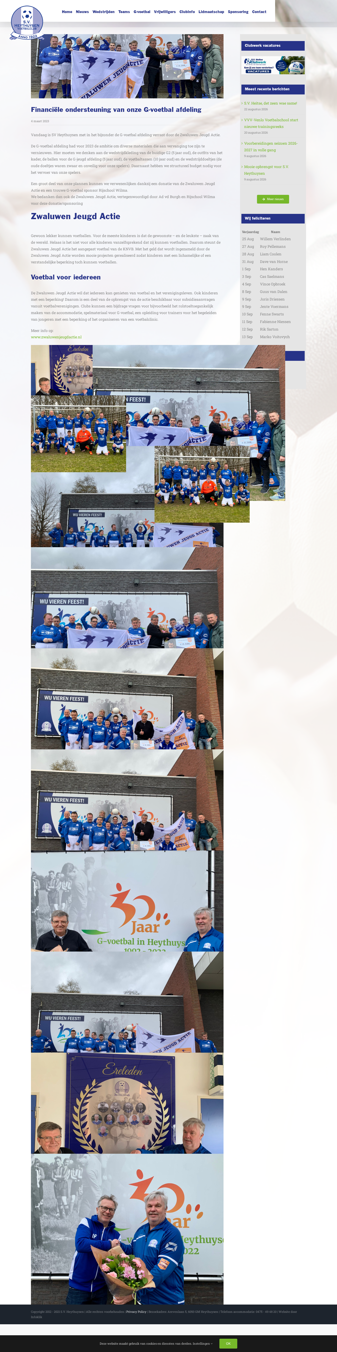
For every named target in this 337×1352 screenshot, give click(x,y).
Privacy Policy (136, 1312)
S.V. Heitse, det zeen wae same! (270, 103)
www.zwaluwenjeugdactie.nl (56, 336)
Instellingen (202, 1343)
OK (228, 1343)
